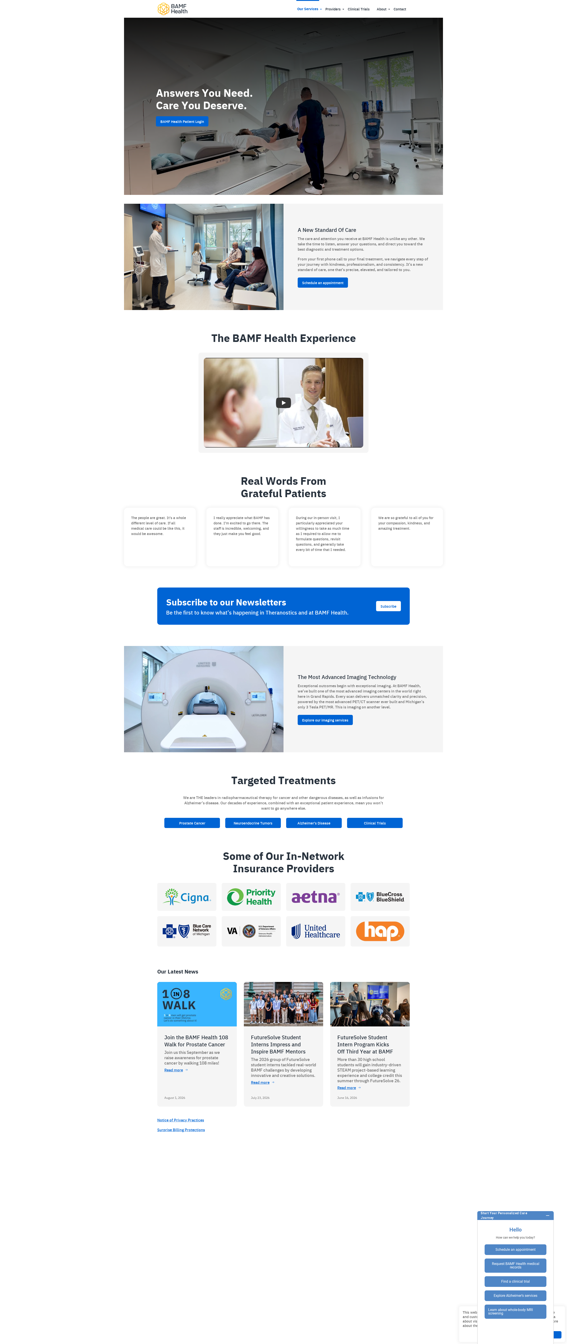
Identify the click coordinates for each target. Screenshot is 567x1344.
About (381, 8)
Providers (333, 8)
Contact (400, 8)
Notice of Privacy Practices (180, 1120)
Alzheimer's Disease (313, 822)
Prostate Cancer (192, 822)
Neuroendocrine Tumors (253, 822)
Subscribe (388, 606)
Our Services (307, 8)
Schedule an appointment (323, 282)
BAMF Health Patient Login (182, 121)
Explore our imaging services (325, 720)
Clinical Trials (359, 8)
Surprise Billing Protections (181, 1129)
